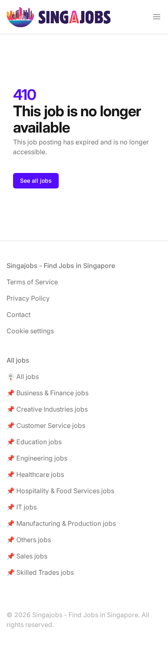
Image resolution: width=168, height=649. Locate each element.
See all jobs (36, 180)
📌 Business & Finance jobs (47, 393)
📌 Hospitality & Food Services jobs (60, 491)
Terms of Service (32, 282)
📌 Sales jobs (27, 556)
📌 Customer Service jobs (46, 425)
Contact (19, 314)
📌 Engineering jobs (37, 458)
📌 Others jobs (29, 540)
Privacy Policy (28, 298)
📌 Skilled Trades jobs (40, 572)
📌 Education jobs (34, 442)
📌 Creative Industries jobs (47, 409)
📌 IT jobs (22, 507)
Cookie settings (30, 331)
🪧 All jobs (23, 376)
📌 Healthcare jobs (35, 474)
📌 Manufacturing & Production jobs (61, 523)
